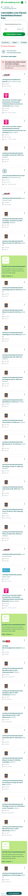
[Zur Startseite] (10, 2)
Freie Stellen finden (14, 34)
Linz (12, 6)
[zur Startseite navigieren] (1, 7)
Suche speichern (14, 893)
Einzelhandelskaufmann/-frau (9, 8)
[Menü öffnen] (25, 2)
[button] (20, 29)
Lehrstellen (6, 6)
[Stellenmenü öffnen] (24, 74)
